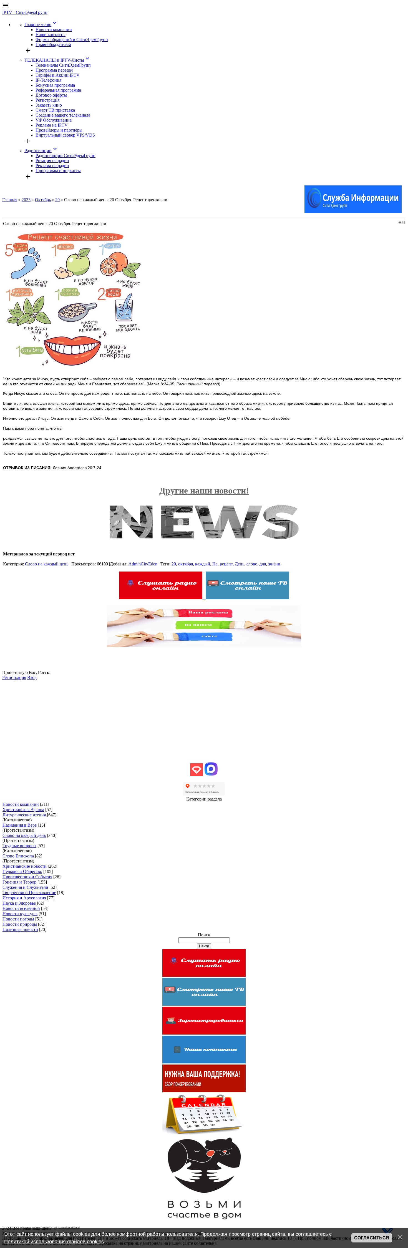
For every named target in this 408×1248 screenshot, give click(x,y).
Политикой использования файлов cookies (54, 1241)
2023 (26, 199)
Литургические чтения (24, 814)
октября (185, 564)
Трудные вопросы (19, 845)
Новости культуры (19, 913)
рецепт (226, 564)
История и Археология (24, 897)
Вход (32, 677)
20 (57, 199)
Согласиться (371, 1238)
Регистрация (14, 677)
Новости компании (20, 804)
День (239, 564)
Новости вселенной (21, 908)
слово (251, 564)
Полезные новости (20, 929)
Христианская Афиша (23, 809)
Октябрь (43, 199)
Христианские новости (24, 866)
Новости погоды (18, 919)
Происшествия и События (27, 876)
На (215, 564)
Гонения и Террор (19, 882)
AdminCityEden (143, 564)
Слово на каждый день (46, 564)
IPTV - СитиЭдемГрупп (24, 12)
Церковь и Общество (22, 871)
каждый (202, 564)
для (263, 564)
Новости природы (19, 924)
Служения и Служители (25, 887)
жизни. (274, 564)
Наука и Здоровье (19, 903)
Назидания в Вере (19, 825)
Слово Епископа (18, 856)
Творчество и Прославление (29, 892)
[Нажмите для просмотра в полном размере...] (72, 369)
